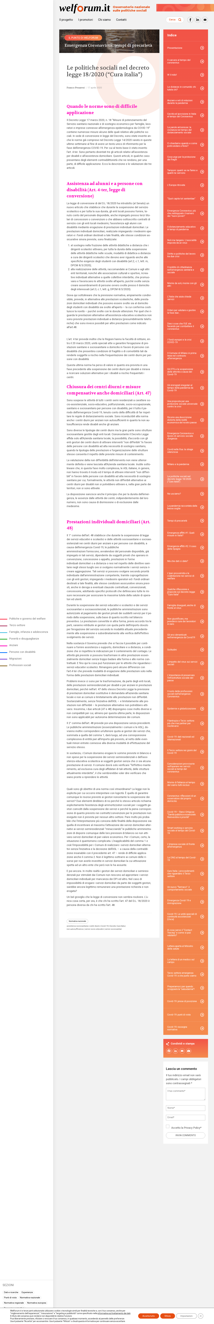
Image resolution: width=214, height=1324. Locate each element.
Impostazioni (186, 1316)
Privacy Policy (192, 1127)
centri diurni (94, 926)
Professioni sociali (20, 665)
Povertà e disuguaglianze (24, 638)
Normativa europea (36, 1303)
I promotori (85, 19)
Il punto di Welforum (83, 37)
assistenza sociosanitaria (77, 926)
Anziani (13, 645)
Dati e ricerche (11, 1292)
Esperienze (27, 1292)
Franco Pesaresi (76, 87)
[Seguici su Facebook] (190, 20)
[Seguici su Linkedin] (198, 20)
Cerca (172, 19)
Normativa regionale (14, 1303)
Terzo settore (17, 625)
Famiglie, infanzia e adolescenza (28, 631)
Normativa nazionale (30, 1297)
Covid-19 (104, 926)
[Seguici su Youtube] (205, 20)
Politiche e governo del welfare (27, 618)
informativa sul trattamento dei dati (114, 1313)
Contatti (121, 19)
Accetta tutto (149, 1316)
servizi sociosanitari (113, 929)
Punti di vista (10, 1297)
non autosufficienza (75, 929)
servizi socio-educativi (94, 929)
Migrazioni (15, 658)
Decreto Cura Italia (117, 926)
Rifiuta (168, 1316)
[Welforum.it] (26, 2)
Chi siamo (104, 19)
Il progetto (66, 19)
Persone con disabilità (22, 651)
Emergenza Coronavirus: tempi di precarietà (108, 45)
